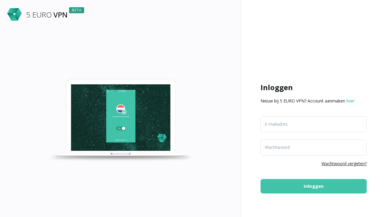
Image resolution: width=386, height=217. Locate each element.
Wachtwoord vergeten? (344, 163)
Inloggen (314, 186)
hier (350, 101)
